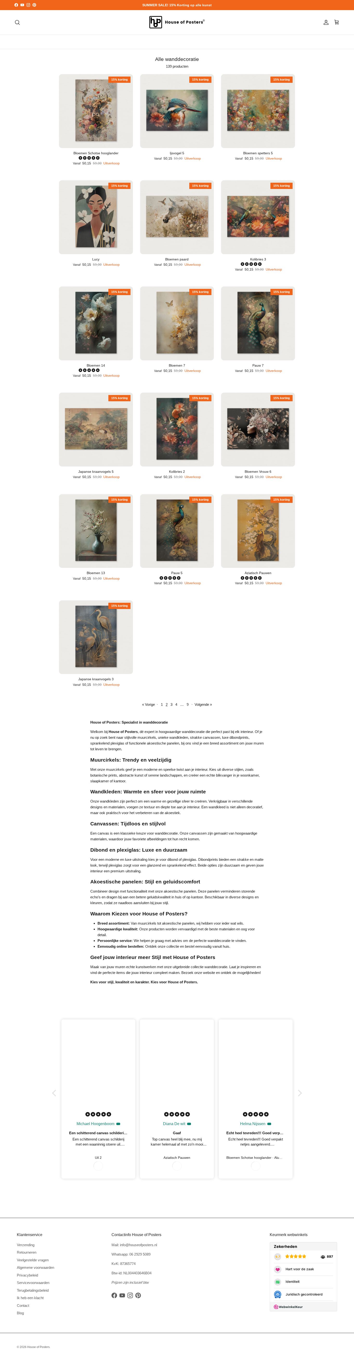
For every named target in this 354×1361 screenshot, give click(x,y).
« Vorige (148, 704)
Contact (23, 1305)
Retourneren (26, 1252)
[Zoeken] (17, 22)
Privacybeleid (27, 1275)
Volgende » (203, 704)
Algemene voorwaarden (35, 1267)
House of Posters (38, 1347)
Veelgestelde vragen (33, 1260)
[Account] (325, 22)
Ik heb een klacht (30, 1298)
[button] (89, 158)
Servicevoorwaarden (33, 1283)
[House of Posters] (177, 22)
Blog (20, 1313)
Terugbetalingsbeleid (33, 1290)
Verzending (25, 1245)
